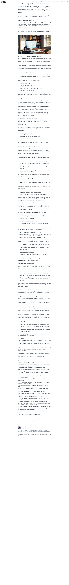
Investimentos (62, 1)
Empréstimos (55, 1)
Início (33, 1)
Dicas (45, 1)
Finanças (49, 1)
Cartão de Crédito (39, 1)
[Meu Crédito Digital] (3, 2)
